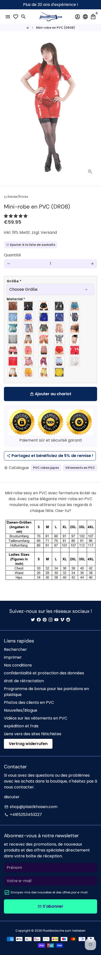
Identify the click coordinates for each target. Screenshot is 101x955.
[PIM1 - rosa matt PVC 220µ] (28, 350)
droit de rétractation (24, 681)
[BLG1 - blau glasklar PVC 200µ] (74, 306)
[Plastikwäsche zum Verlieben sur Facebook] (39, 620)
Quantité (12, 255)
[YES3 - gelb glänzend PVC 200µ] (59, 372)
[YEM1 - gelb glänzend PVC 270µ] (28, 372)
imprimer (13, 657)
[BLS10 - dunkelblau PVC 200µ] (74, 317)
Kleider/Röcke (16, 197)
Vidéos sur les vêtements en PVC (35, 718)
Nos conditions (18, 665)
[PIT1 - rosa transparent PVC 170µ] (44, 350)
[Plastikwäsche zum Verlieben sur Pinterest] (45, 620)
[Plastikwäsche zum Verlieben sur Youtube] (56, 620)
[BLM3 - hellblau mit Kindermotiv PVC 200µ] (13, 317)
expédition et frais (21, 726)
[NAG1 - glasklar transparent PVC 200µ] (59, 328)
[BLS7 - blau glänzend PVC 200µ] (59, 317)
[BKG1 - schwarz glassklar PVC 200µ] (13, 306)
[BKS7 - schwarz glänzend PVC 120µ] (44, 306)
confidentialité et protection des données (44, 673)
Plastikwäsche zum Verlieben (64, 931)
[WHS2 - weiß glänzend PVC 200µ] (74, 361)
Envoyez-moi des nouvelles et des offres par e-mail (49, 892)
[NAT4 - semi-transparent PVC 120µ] (13, 339)
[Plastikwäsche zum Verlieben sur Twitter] (33, 620)
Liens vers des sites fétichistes (32, 734)
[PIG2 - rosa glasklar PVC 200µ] (13, 350)
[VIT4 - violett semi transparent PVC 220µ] (44, 361)
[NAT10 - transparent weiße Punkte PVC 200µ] (44, 339)
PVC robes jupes (46, 468)
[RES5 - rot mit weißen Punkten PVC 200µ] (13, 361)
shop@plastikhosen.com (30, 807)
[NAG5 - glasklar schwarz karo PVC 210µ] (74, 328)
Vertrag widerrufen (28, 743)
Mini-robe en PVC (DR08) (55, 28)
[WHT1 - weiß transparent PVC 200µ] (13, 372)
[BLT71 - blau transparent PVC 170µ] (13, 328)
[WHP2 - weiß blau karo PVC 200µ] (59, 361)
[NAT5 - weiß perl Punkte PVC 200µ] (28, 339)
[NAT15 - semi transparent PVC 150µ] (59, 339)
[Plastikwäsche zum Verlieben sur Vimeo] (62, 620)
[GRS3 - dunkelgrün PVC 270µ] (44, 328)
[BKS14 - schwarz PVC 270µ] (59, 306)
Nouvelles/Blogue (20, 710)
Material (16, 299)
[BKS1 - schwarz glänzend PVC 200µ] (28, 306)
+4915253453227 (23, 814)
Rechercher (15, 649)
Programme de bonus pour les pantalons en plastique (46, 691)
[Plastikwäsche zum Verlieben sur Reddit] (68, 620)
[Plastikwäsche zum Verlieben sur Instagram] (50, 620)
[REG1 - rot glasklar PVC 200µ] (59, 350)
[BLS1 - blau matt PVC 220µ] (28, 317)
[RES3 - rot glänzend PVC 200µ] (74, 350)
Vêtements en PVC (80, 468)
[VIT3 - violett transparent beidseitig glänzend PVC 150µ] (28, 361)
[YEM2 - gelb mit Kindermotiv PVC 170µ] (44, 372)
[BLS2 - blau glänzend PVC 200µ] (44, 317)
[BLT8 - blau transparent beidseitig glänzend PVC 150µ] (28, 328)
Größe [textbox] (14, 281)
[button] (16, 216)
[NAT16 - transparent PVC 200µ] (74, 339)
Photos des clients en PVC (29, 702)
